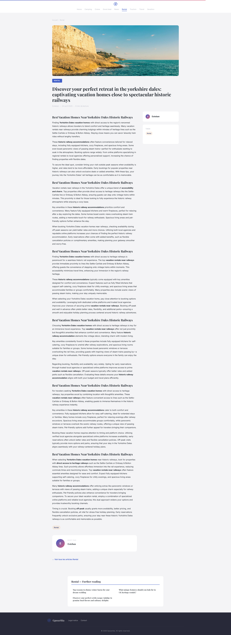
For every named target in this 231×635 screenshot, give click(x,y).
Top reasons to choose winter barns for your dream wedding (91, 591)
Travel (141, 9)
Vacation (150, 9)
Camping (88, 9)
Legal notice (73, 620)
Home (79, 9)
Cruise (97, 9)
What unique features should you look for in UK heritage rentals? (137, 591)
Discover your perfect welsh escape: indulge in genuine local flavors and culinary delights (92, 599)
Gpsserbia (58, 620)
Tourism (133, 9)
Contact (84, 620)
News (116, 9)
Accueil (55, 20)
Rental (124, 9)
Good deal (107, 9)
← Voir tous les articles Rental (65, 559)
